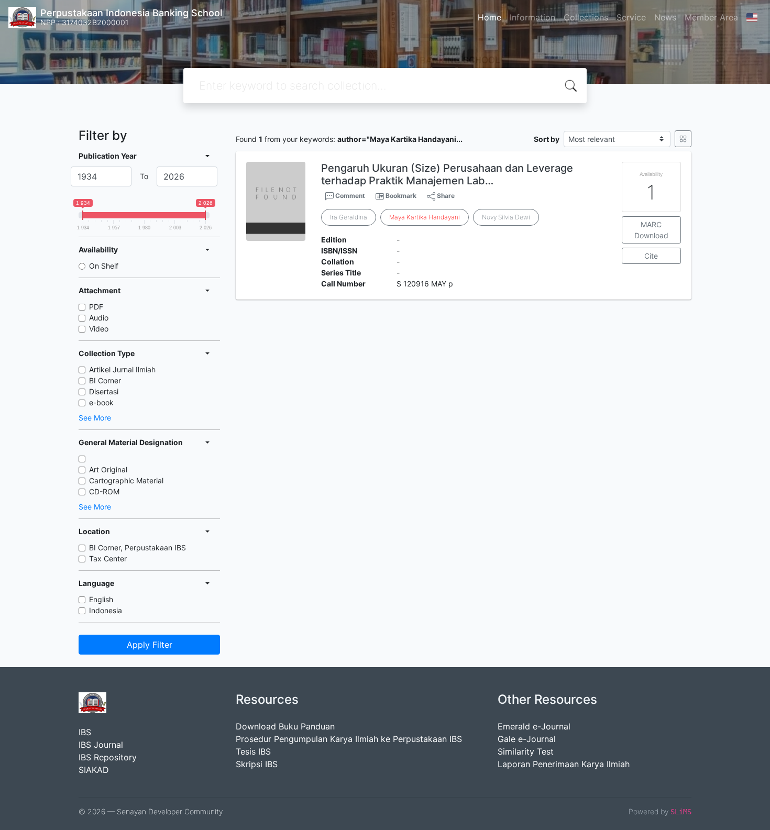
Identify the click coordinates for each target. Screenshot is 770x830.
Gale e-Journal (527, 739)
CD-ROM (104, 491)
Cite (651, 255)
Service (631, 17)
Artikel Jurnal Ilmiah (122, 369)
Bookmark (401, 196)
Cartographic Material (126, 480)
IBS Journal (101, 744)
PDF (96, 306)
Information (532, 17)
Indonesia (105, 610)
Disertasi (103, 391)
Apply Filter (149, 644)
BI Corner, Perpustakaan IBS (137, 547)
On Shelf (103, 265)
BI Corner (105, 380)
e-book (101, 402)
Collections (586, 17)
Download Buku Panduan (285, 726)
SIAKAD (94, 770)
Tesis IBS (253, 751)
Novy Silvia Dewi (506, 217)
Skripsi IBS (257, 764)
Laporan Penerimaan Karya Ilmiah (564, 764)
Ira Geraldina (348, 217)
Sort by (546, 139)
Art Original (108, 469)
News (665, 17)
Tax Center (108, 558)
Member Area (711, 17)
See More (95, 417)
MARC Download (651, 230)
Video (98, 328)
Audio (98, 317)
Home (489, 17)
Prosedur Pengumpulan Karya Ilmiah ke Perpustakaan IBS (349, 739)
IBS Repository (108, 757)
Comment (349, 196)
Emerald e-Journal (534, 726)
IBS (85, 732)
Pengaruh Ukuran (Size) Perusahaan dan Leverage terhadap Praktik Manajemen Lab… (447, 174)
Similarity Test (526, 751)
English (101, 599)
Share (445, 196)
